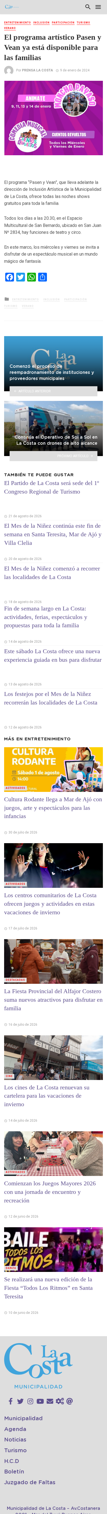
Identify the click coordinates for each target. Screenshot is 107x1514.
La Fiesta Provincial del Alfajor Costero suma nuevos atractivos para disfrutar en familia (53, 1000)
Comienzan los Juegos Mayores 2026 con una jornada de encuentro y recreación (50, 1192)
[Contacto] (50, 1401)
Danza (11, 1268)
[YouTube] (40, 1401)
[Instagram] (30, 1401)
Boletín (14, 1472)
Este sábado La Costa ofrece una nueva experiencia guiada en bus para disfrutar (53, 655)
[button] (98, 85)
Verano (10, 28)
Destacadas (15, 980)
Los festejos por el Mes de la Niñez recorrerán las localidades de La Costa (50, 698)
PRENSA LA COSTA (37, 70)
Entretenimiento (17, 22)
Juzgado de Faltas (29, 1482)
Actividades (15, 788)
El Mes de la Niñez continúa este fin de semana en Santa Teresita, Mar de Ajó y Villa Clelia (53, 534)
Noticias (15, 1440)
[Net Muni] (60, 1401)
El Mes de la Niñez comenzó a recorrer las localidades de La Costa (52, 572)
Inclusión (41, 22)
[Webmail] (69, 1401)
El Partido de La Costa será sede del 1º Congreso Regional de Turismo (51, 487)
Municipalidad (23, 1418)
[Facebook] (11, 1401)
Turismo (83, 22)
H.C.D (11, 1461)
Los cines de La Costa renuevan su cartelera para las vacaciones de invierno (46, 1096)
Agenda (15, 1429)
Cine (9, 1076)
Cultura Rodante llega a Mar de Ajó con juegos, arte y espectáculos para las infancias (53, 808)
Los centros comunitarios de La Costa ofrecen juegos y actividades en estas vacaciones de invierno (50, 904)
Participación (63, 22)
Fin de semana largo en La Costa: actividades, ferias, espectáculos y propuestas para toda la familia (45, 617)
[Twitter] (20, 1401)
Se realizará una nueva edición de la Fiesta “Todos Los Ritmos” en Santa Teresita (48, 1288)
